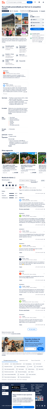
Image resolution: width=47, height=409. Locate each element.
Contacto (22, 386)
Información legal (24, 388)
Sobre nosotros (32, 387)
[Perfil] (43, 2)
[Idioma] (39, 2)
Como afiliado (37, 393)
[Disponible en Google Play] (15, 387)
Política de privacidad (24, 390)
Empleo (32, 389)
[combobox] (16, 2)
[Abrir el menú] (44, 187)
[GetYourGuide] (3, 2)
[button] (14, 11)
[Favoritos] (35, 2)
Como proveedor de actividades (38, 387)
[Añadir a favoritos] (18, 154)
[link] (10, 163)
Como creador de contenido (38, 390)
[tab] (10, 360)
